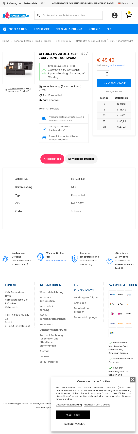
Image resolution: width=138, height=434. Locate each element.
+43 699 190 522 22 (56, 260)
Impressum (46, 324)
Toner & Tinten (17, 29)
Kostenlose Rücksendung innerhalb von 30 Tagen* (77, 3)
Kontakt (94, 29)
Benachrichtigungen (86, 317)
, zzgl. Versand (116, 65)
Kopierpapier (42, 29)
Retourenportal (49, 361)
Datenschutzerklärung (53, 329)
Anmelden (80, 303)
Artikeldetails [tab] (52, 159)
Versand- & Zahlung (69, 29)
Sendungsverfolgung (86, 297)
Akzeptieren (73, 414)
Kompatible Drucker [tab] (81, 159)
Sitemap (44, 351)
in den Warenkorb (114, 82)
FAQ (109, 29)
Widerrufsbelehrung (51, 292)
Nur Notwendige (74, 424)
